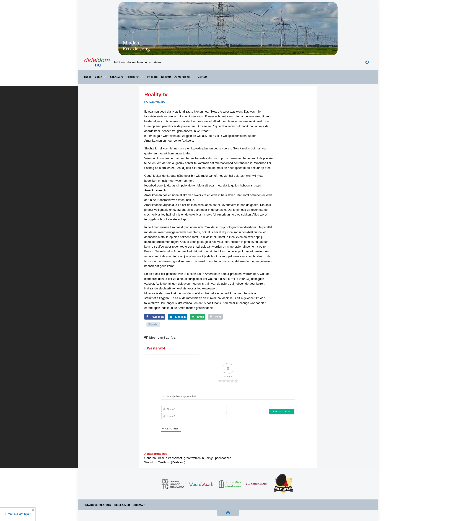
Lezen (98, 76)
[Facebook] (367, 62)
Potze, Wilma (154, 101)
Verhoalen (153, 324)
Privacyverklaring (97, 505)
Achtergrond (182, 76)
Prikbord (152, 76)
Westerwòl (156, 348)
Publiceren (132, 76)
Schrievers (116, 76)
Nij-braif (166, 76)
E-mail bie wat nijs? (18, 513)
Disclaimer (122, 505)
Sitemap (138, 505)
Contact (202, 76)
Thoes (87, 76)
